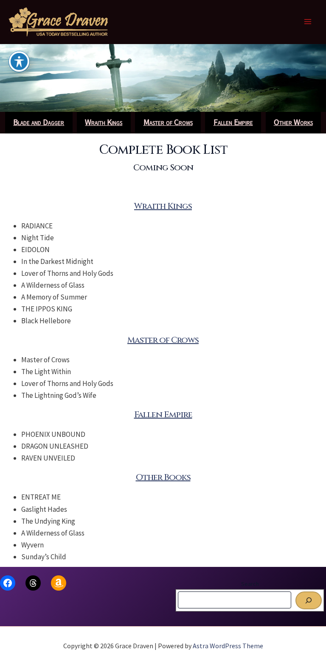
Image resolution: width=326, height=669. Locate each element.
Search (250, 584)
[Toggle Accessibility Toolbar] (19, 61)
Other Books (163, 477)
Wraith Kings (163, 206)
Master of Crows (163, 340)
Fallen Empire (163, 414)
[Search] (308, 600)
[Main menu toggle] (308, 22)
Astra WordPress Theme (228, 645)
